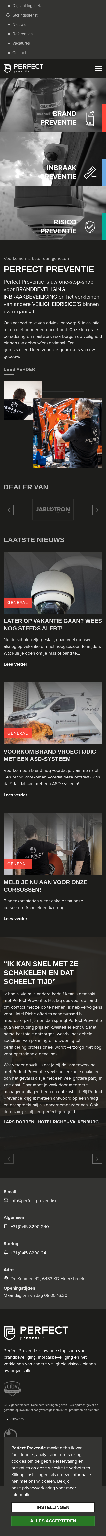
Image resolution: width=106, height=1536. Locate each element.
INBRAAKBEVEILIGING (30, 297)
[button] (9, 510)
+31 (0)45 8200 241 (29, 1253)
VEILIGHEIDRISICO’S (56, 304)
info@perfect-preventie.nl (35, 1200)
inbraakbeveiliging (55, 1357)
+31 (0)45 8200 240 (30, 1226)
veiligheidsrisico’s (64, 1364)
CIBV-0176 (17, 1419)
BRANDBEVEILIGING (40, 289)
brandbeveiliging (20, 1357)
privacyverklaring (38, 1488)
